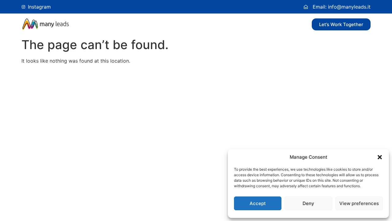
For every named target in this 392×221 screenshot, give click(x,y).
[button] (380, 157)
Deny (308, 203)
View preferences (359, 203)
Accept (258, 203)
